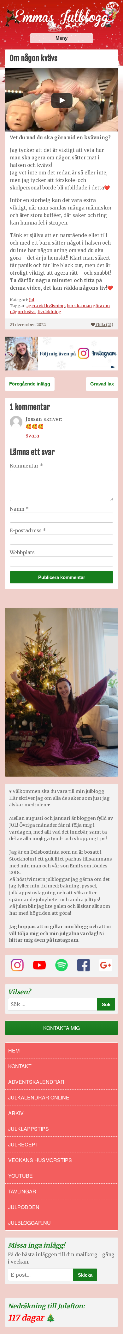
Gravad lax (102, 383)
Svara (32, 436)
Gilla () (104, 324)
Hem (14, 1050)
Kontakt (20, 1066)
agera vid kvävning (45, 305)
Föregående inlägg (29, 383)
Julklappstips (28, 1128)
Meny (61, 38)
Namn (19, 509)
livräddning (50, 311)
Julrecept (23, 1144)
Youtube (20, 1175)
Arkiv (16, 1113)
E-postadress (28, 531)
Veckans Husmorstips (40, 1160)
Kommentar (26, 466)
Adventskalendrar (36, 1081)
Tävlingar (22, 1191)
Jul (31, 299)
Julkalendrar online (38, 1097)
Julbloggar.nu (29, 1222)
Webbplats (22, 553)
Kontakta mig (61, 1028)
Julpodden (23, 1207)
